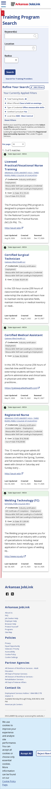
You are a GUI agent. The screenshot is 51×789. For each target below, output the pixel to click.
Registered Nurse (17, 415)
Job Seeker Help (11, 618)
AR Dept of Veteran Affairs (15, 682)
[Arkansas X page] (12, 594)
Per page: (6, 144)
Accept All (26, 753)
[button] (3, 4)
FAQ (6, 615)
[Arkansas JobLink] (25, 4)
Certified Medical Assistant (24, 335)
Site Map (8, 632)
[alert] (25, 154)
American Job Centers (14, 704)
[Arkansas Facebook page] (7, 594)
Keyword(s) (11, 31)
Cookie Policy (10, 654)
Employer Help (11, 621)
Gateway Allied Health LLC (15, 262)
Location (9, 43)
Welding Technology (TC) (22, 500)
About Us (9, 612)
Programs (9, 629)
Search (10, 72)
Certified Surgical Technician (17, 256)
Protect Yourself (11, 626)
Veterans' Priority (12, 649)
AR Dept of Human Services (16, 674)
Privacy (8, 643)
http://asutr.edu (13, 227)
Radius (8, 55)
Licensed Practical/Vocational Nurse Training (24, 165)
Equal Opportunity (12, 646)
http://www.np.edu (14, 556)
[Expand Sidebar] (2, 13)
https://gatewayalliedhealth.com (21, 388)
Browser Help (10, 624)
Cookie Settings (11, 657)
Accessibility (10, 651)
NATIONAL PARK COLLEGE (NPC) (17, 504)
